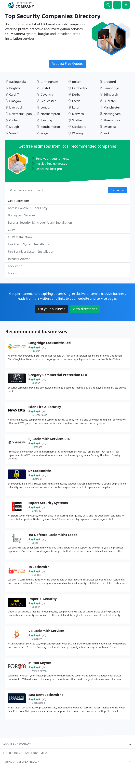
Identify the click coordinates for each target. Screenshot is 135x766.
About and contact (17, 744)
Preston (36, 350)
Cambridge (111, 88)
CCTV (11, 230)
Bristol (45, 88)
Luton (76, 107)
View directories (85, 309)
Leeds (76, 101)
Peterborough (39, 414)
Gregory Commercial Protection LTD (57, 375)
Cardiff (13, 94)
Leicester (110, 101)
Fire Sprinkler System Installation (31, 251)
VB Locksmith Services (46, 630)
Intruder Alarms (19, 259)
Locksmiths (16, 273)
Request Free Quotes (67, 63)
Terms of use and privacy (21, 762)
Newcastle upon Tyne (24, 114)
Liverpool (15, 107)
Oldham (14, 120)
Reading (46, 120)
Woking (77, 133)
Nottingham (112, 114)
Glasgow (15, 101)
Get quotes (117, 190)
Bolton (76, 82)
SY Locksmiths (40, 471)
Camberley (79, 88)
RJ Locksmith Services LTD (49, 439)
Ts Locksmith (39, 566)
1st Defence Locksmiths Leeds (52, 534)
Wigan (45, 133)
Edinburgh (111, 94)
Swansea (110, 127)
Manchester (112, 107)
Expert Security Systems (48, 502)
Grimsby (36, 510)
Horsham (37, 446)
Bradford (110, 82)
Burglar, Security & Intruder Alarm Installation (40, 222)
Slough (14, 127)
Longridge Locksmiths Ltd (49, 343)
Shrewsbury (112, 120)
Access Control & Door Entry (27, 208)
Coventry (47, 94)
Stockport (79, 127)
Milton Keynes (40, 662)
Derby (76, 94)
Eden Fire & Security (44, 407)
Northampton (50, 114)
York (107, 133)
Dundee (36, 574)
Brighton (15, 88)
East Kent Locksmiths (45, 694)
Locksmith (15, 266)
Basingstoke (18, 82)
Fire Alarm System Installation (29, 244)
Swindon (15, 133)
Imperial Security (42, 598)
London (46, 107)
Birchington (38, 702)
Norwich (78, 114)
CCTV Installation (20, 237)
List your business (51, 309)
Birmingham (49, 82)
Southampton (50, 127)
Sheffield (78, 120)
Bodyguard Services (21, 215)
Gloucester (48, 101)
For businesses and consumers (25, 753)
